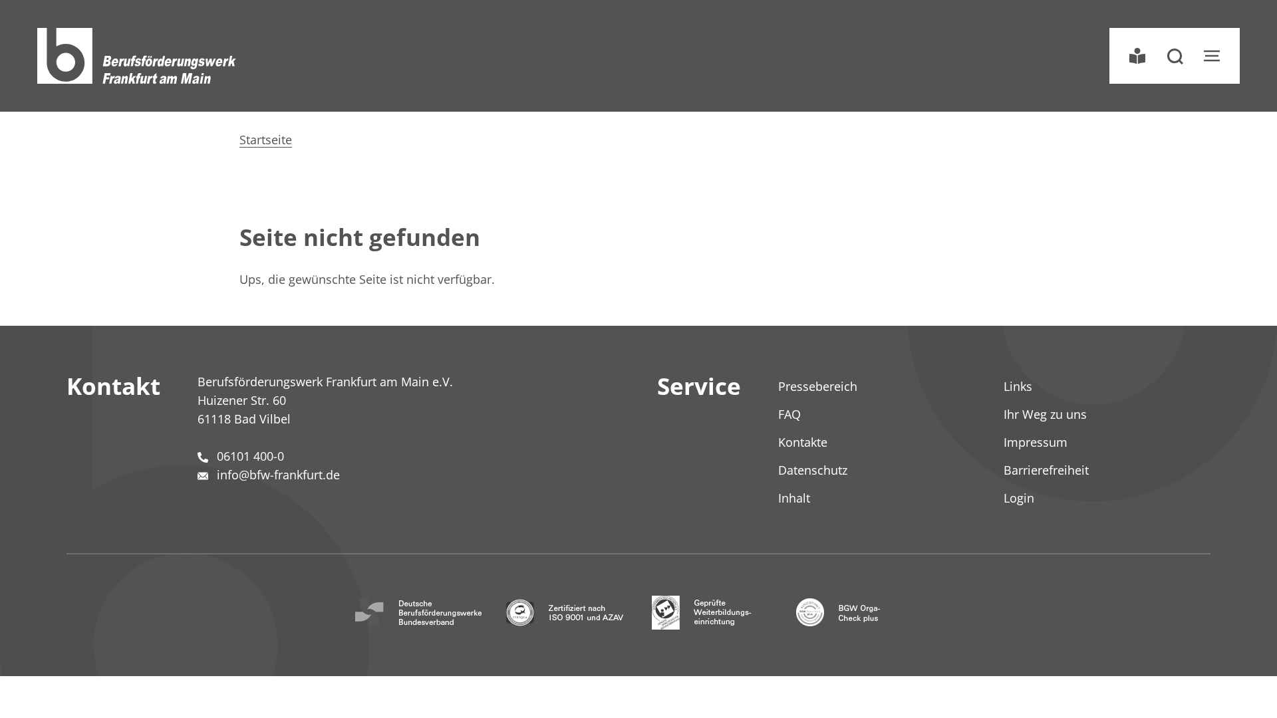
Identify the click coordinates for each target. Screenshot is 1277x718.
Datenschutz (812, 470)
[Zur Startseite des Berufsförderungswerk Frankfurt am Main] (137, 56)
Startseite (265, 140)
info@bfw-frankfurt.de (278, 475)
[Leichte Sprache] (1137, 56)
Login (1019, 498)
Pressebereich (817, 386)
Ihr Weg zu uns (1045, 414)
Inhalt (794, 498)
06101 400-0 (250, 456)
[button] (1174, 56)
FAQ (789, 414)
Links (1018, 386)
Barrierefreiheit (1046, 470)
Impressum (1035, 442)
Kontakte (802, 442)
